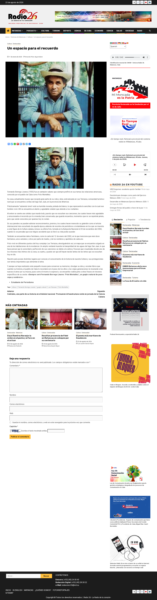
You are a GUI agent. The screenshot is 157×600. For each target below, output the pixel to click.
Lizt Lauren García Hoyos (86, 343)
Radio (139, 31)
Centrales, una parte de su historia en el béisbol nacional (31, 292)
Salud (119, 31)
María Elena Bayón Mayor (51, 346)
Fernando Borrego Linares (26, 287)
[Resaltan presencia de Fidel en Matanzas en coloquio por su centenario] (56, 319)
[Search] (149, 31)
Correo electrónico (17, 404)
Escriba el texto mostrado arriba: (34, 431)
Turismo (56, 31)
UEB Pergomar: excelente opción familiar (125, 189)
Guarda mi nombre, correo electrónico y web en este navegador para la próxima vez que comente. (51, 422)
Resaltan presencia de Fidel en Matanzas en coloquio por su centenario (55, 338)
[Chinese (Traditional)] (113, 43)
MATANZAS (28, 590)
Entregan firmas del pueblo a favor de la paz (126, 208)
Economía (99, 31)
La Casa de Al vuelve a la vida (134, 281)
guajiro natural (41, 287)
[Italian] (121, 43)
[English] (115, 43)
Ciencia (77, 31)
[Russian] (125, 43)
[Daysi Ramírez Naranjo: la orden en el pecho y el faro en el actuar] (22, 319)
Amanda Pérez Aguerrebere (34, 57)
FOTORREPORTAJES (61, 590)
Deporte (67, 31)
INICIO (8, 590)
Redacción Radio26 (15, 346)
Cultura (45, 31)
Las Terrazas (52, 287)
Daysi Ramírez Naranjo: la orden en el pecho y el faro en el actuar (21, 338)
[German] (119, 43)
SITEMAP (9, 593)
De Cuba (87, 31)
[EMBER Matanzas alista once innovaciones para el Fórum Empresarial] (115, 267)
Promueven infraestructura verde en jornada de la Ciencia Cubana (80, 294)
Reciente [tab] (118, 220)
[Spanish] (128, 43)
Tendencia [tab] (145, 220)
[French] (117, 43)
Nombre (13, 395)
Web (11, 413)
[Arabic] (111, 43)
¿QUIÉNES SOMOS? (43, 590)
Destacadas (17, 44)
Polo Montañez (63, 287)
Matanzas (16, 31)
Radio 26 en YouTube (127, 184)
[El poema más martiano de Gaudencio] (90, 319)
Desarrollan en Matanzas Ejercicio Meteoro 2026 (128, 202)
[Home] (8, 30)
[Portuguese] (123, 43)
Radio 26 (87, 597)
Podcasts (31, 31)
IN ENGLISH (17, 590)
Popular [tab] (131, 220)
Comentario (15, 366)
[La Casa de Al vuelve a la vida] (115, 280)
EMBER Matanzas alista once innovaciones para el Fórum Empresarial (135, 268)
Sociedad (129, 31)
